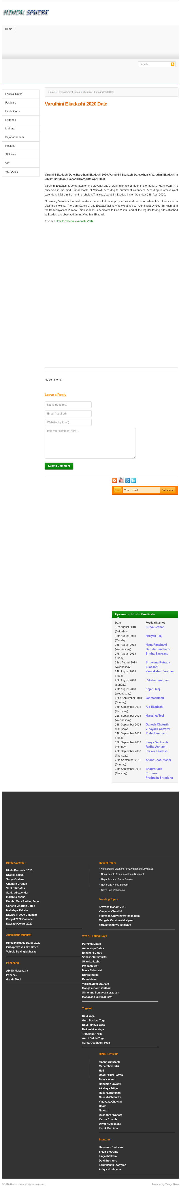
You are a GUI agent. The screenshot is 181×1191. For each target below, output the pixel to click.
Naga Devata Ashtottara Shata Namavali (122, 874)
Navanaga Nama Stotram (114, 884)
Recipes (10, 145)
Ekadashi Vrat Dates (69, 92)
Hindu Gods (12, 111)
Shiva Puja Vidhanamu (113, 890)
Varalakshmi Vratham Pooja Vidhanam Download (127, 868)
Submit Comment (59, 465)
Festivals (10, 102)
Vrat (7, 163)
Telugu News (172, 1184)
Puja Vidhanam (14, 137)
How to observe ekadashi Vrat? (74, 221)
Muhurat (10, 128)
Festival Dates (13, 94)
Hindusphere (17, 1184)
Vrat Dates (11, 171)
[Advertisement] (111, 140)
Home (8, 29)
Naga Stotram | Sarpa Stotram (117, 879)
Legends (10, 119)
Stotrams (10, 154)
